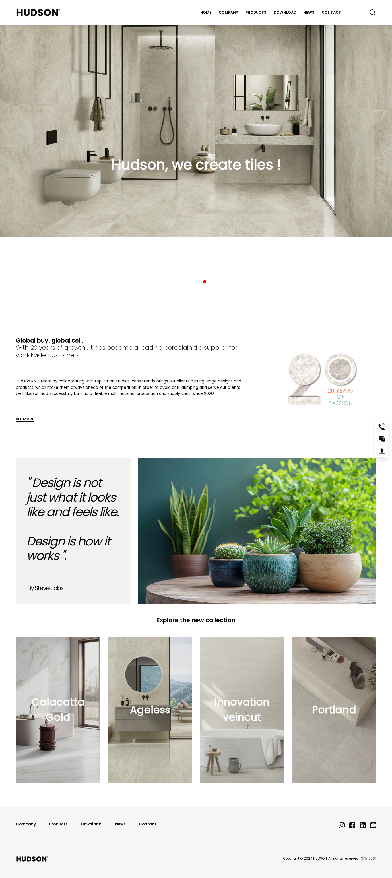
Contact (331, 12)
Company (228, 12)
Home (205, 12)
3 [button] (205, 281)
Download (285, 12)
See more (25, 419)
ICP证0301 (368, 858)
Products (255, 12)
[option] (196, 118)
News (308, 12)
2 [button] (196, 281)
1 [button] (187, 281)
